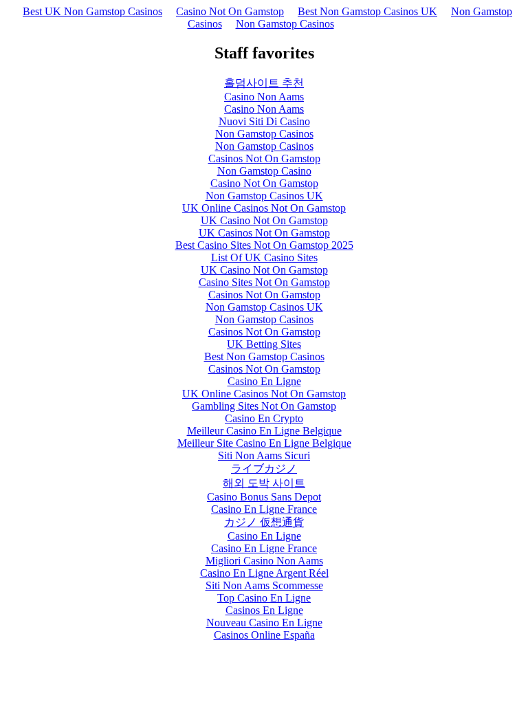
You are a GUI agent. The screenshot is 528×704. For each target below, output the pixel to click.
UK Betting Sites (264, 344)
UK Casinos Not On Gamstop (264, 233)
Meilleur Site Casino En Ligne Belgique (264, 443)
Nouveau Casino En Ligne (264, 622)
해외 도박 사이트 (264, 483)
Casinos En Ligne (264, 610)
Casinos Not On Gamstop (264, 158)
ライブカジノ (264, 468)
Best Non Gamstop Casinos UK (367, 11)
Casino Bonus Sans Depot (264, 497)
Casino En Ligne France (264, 509)
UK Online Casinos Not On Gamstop (264, 208)
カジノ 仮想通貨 (264, 522)
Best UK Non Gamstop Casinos (92, 11)
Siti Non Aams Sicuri (264, 455)
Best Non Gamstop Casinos (264, 356)
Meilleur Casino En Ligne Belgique (264, 431)
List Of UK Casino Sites (264, 257)
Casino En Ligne (264, 381)
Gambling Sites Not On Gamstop (264, 406)
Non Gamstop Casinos (285, 24)
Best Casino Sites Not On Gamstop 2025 (264, 245)
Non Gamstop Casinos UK (264, 195)
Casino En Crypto (264, 418)
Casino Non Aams (264, 96)
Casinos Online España (264, 635)
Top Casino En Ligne (264, 598)
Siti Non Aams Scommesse (264, 585)
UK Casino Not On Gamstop (264, 220)
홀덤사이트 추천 (264, 83)
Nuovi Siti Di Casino (264, 121)
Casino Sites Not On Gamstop (264, 282)
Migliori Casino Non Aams (264, 560)
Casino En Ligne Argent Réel (264, 573)
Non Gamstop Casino (264, 171)
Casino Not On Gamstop (230, 11)
